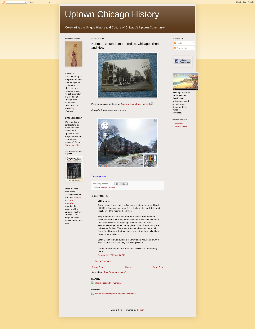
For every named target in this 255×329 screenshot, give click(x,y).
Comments (181, 48)
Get (175, 123)
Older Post (158, 267)
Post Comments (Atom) (115, 272)
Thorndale (112, 188)
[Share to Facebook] (123, 183)
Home (128, 267)
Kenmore (103, 188)
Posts (179, 43)
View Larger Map (98, 176)
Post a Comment (103, 261)
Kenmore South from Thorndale (136, 104)
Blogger (140, 310)
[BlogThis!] (118, 183)
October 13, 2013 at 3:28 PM (111, 255)
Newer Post (97, 267)
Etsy (72, 108)
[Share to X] (121, 183)
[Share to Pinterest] (126, 183)
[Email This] (115, 183)
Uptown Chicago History (112, 14)
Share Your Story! (73, 145)
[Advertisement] (181, 176)
